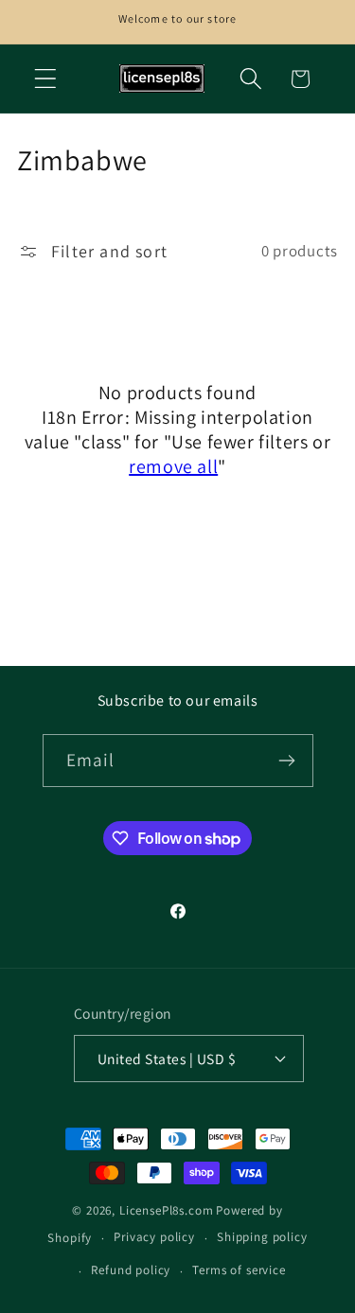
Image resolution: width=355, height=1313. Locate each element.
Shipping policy (262, 1237)
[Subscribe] (287, 760)
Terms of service (238, 1270)
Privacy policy (154, 1237)
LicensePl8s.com (166, 1210)
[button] (46, 79)
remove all (173, 466)
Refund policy (130, 1270)
